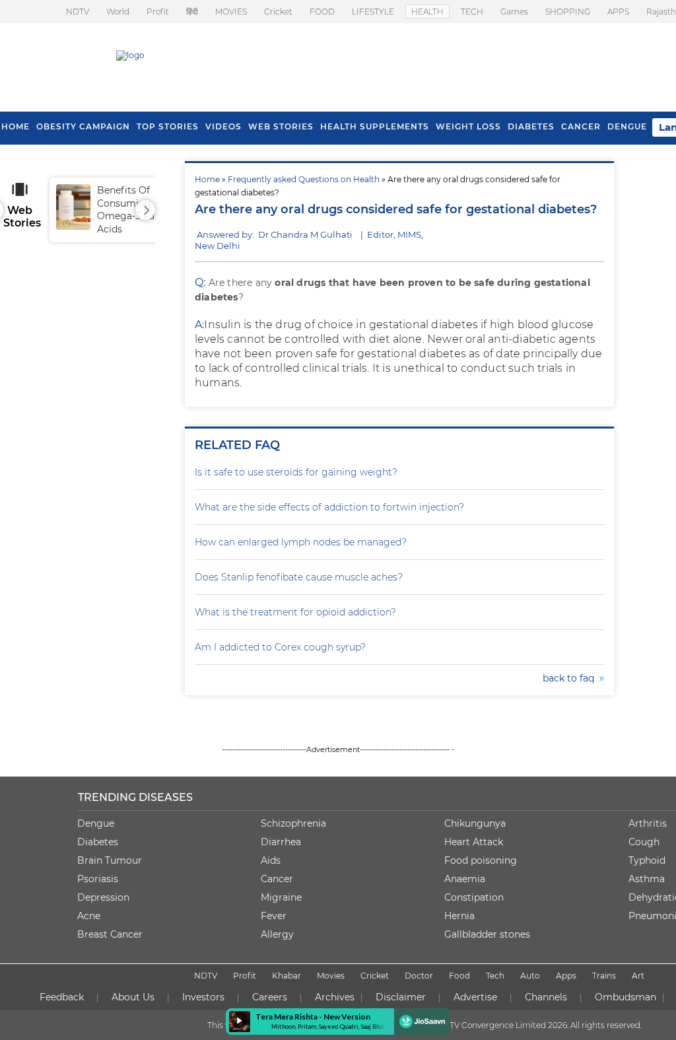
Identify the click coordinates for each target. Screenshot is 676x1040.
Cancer (581, 126)
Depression (103, 897)
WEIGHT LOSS (468, 126)
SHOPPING (567, 12)
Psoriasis (97, 879)
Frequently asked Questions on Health (304, 179)
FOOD (322, 12)
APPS (618, 12)
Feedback (62, 997)
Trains (604, 976)
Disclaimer (401, 997)
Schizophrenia (293, 823)
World (117, 12)
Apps (566, 976)
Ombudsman (625, 997)
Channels (546, 997)
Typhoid (646, 860)
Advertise (475, 997)
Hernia (459, 916)
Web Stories (281, 126)
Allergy (277, 934)
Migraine (281, 897)
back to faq (571, 678)
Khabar (286, 976)
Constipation (474, 897)
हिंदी (192, 12)
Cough (643, 842)
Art (638, 976)
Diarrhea (281, 842)
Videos (223, 126)
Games (514, 12)
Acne (88, 916)
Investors (203, 997)
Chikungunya (475, 823)
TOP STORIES (168, 126)
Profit (158, 12)
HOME (15, 126)
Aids (271, 860)
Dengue (627, 126)
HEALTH (427, 12)
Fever (274, 916)
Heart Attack (473, 842)
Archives (335, 997)
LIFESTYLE (373, 12)
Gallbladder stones (487, 934)
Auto (530, 976)
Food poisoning (480, 860)
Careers (269, 997)
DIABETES (531, 126)
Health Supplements (374, 126)
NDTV (77, 12)
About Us (133, 997)
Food (459, 976)
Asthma (646, 879)
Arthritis (647, 823)
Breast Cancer (110, 934)
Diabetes (97, 842)
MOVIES (231, 12)
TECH (472, 12)
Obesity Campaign (83, 126)
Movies (331, 976)
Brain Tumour (109, 860)
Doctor (419, 976)
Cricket (278, 12)
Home (207, 179)
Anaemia (464, 879)
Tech (495, 976)
